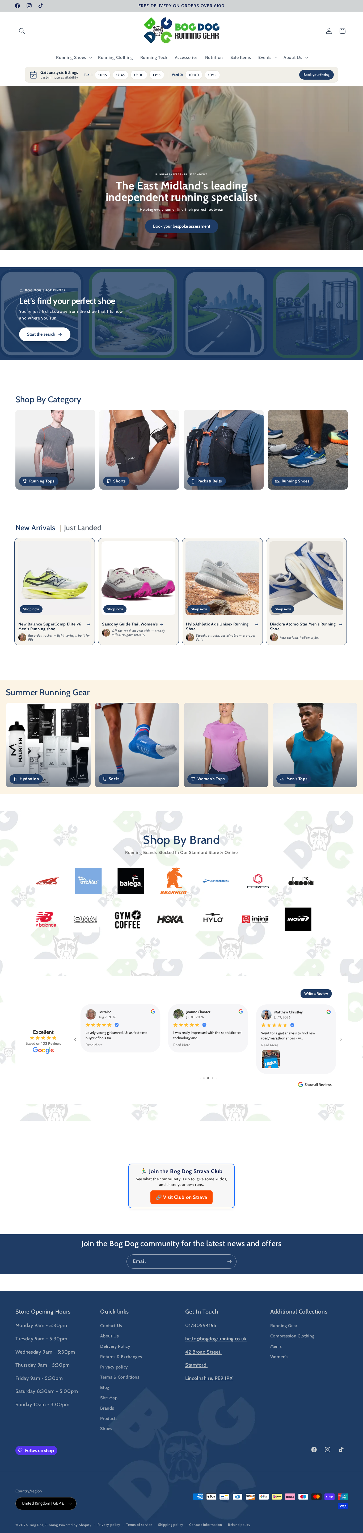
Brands (107, 1408)
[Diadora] (173, 881)
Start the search (41, 334)
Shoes (106, 1428)
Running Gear (283, 1325)
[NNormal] (128, 919)
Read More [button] (94, 1044)
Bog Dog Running (44, 1525)
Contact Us (111, 1325)
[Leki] (43, 919)
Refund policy (239, 1525)
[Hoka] (298, 919)
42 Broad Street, (203, 1352)
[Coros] (130, 881)
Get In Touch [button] (201, 1311)
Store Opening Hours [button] (43, 1311)
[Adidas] (300, 881)
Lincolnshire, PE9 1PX (209, 1378)
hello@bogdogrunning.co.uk (216, 1339)
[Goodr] (258, 881)
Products (109, 1418)
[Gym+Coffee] (256, 919)
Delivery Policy (115, 1346)
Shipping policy (170, 1525)
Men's (276, 1346)
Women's (279, 1356)
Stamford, (196, 1365)
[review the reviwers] (153, 1012)
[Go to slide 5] (208, 1078)
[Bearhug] (45, 880)
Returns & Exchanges (121, 1356)
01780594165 (200, 1325)
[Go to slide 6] (212, 1078)
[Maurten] (86, 919)
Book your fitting (316, 74)
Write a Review (316, 993)
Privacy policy (114, 1367)
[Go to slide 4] (204, 1078)
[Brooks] (88, 881)
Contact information (205, 1525)
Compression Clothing (292, 1335)
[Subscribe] (229, 1261)
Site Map (109, 1397)
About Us (109, 1335)
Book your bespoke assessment (181, 226)
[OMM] (213, 919)
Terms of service (139, 1525)
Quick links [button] (114, 1311)
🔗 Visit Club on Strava (181, 1197)
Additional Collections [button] (299, 1311)
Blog (104, 1387)
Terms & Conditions (119, 1377)
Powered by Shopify (75, 1525)
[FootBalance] (215, 881)
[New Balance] (171, 919)
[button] (22, 31)
